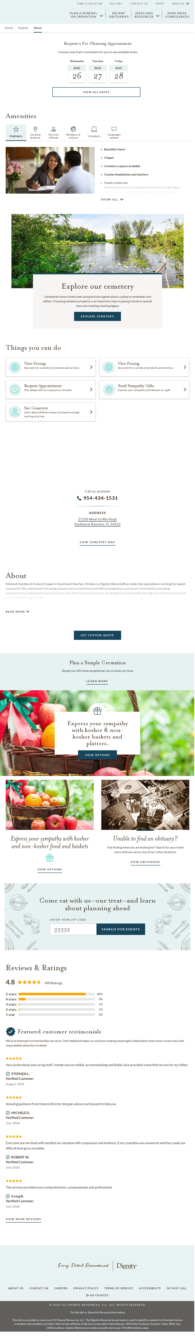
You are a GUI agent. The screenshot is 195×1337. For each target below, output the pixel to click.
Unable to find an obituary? (145, 838)
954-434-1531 (100, 498)
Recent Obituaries (119, 14)
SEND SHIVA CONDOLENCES (177, 14)
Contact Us (139, 3)
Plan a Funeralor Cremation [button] (83, 14)
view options (49, 869)
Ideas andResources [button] (144, 14)
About (38, 28)
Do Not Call (177, 1288)
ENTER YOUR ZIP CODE (68, 919)
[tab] (16, 133)
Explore (23, 28)
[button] (178, 4)
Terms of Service (118, 1288)
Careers (61, 1288)
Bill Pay (116, 3)
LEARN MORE (97, 681)
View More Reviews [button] (23, 1219)
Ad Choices (99, 1295)
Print (160, 3)
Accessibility (150, 1288)
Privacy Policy (86, 1288)
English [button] (178, 3)
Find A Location (89, 3)
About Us (16, 1288)
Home (9, 28)
